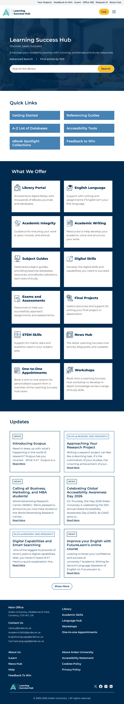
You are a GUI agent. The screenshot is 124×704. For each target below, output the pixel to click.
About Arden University (77, 652)
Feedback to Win (63, 2)
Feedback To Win (19, 675)
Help (11, 669)
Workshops (69, 626)
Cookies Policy (71, 663)
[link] (16, 11)
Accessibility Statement (78, 658)
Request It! (102, 2)
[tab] (35, 451)
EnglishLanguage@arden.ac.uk (25, 636)
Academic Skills (72, 614)
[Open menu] (114, 11)
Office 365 (88, 2)
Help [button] (104, 11)
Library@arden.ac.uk (19, 628)
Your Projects (44, 2)
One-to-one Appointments (79, 632)
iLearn (77, 2)
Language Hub (72, 620)
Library (66, 609)
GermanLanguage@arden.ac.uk (26, 641)
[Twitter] (96, 686)
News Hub (115, 2)
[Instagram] (106, 686)
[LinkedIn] (111, 686)
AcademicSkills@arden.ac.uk (24, 632)
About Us (14, 652)
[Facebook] (101, 686)
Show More (62, 586)
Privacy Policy (71, 669)
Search (105, 68)
